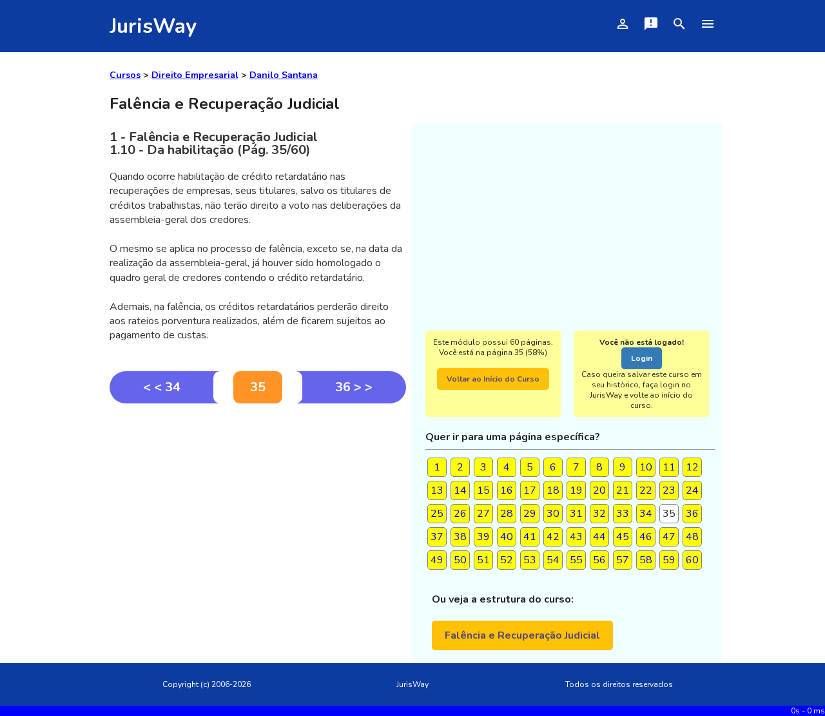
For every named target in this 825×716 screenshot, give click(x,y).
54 (553, 560)
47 (669, 537)
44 (599, 537)
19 (576, 490)
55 (576, 560)
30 (553, 514)
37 (437, 537)
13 (437, 490)
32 (599, 514)
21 (622, 490)
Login (641, 358)
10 (645, 467)
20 (599, 490)
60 (692, 560)
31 (576, 514)
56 (599, 560)
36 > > (354, 387)
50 (460, 560)
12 (692, 467)
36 (692, 514)
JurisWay (153, 26)
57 (622, 560)
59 (669, 560)
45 (622, 537)
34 (645, 514)
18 (553, 490)
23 (669, 490)
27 (483, 514)
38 (460, 537)
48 (692, 537)
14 (460, 490)
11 (669, 467)
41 (529, 537)
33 (622, 514)
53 (529, 560)
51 (483, 560)
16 (506, 490)
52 (506, 560)
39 (483, 537)
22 (645, 490)
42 (553, 537)
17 (529, 490)
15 (483, 490)
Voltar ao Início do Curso (493, 379)
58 (645, 560)
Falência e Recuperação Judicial (522, 635)
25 (437, 514)
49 (437, 560)
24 (692, 490)
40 (506, 537)
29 (529, 514)
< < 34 (161, 387)
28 (506, 514)
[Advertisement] (257, 500)
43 (576, 537)
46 (645, 537)
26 (460, 514)
